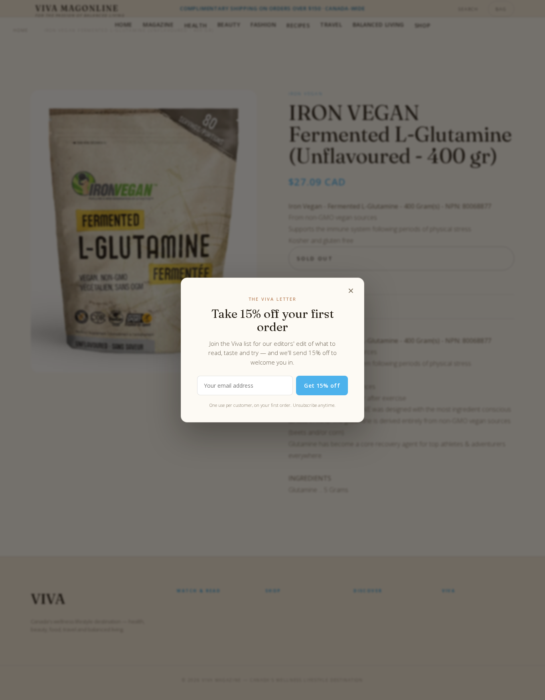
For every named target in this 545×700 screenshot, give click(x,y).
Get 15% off (322, 385)
